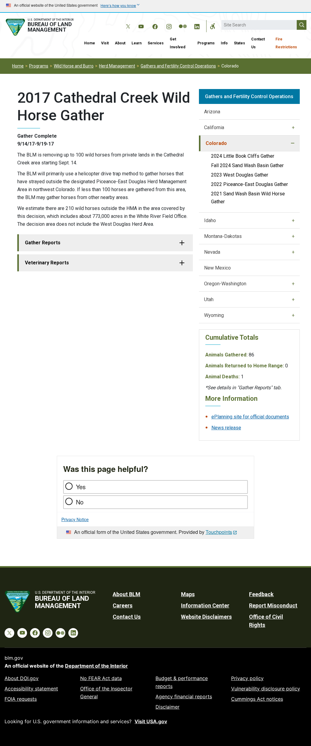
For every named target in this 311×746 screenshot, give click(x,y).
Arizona (212, 112)
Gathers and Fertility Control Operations (178, 66)
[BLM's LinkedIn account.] (197, 25)
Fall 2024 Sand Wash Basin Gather (247, 165)
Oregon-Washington (225, 284)
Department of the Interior (96, 666)
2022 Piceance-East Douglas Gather (249, 184)
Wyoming (214, 315)
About (120, 43)
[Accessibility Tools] (213, 26)
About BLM (126, 594)
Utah (209, 299)
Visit (105, 43)
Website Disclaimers (206, 617)
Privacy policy (247, 678)
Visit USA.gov (151, 721)
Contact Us (258, 43)
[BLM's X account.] (127, 22)
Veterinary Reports (47, 263)
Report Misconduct (273, 605)
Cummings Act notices (257, 699)
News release (226, 428)
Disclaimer (167, 707)
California (214, 127)
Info (224, 43)
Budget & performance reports (182, 682)
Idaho (210, 220)
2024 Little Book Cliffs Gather (242, 156)
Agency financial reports (184, 696)
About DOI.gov (22, 678)
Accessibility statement (31, 689)
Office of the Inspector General (106, 693)
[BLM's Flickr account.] (183, 22)
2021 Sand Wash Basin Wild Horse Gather (248, 198)
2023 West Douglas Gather (239, 175)
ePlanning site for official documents (250, 417)
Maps (188, 594)
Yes (81, 486)
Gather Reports (42, 243)
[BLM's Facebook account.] (155, 25)
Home (89, 43)
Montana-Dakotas (223, 236)
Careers (122, 605)
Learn (137, 43)
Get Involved (177, 43)
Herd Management (117, 66)
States (239, 43)
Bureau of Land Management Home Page (41, 27)
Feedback (261, 594)
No (80, 501)
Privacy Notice (75, 519)
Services (156, 43)
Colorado (216, 143)
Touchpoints (219, 531)
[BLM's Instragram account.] (169, 25)
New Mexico (217, 268)
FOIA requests (21, 699)
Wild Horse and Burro (74, 66)
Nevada (212, 252)
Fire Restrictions (286, 43)
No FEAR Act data (101, 678)
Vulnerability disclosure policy (265, 689)
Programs (206, 43)
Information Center (205, 605)
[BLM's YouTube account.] (141, 25)
